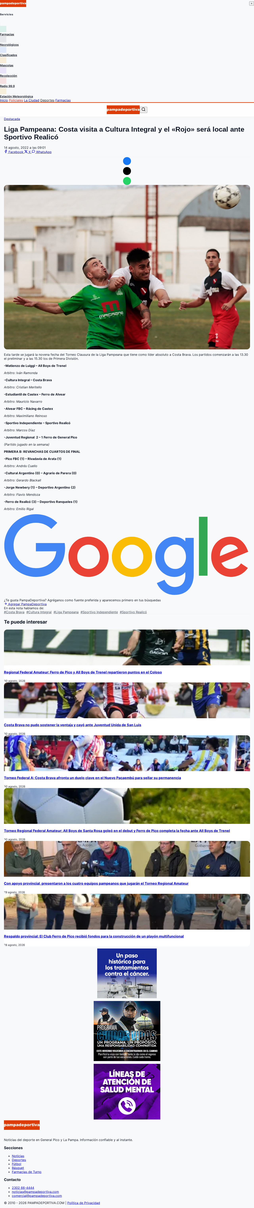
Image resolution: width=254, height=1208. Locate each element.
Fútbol (16, 1164)
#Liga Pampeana (66, 612)
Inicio (4, 100)
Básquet (18, 1168)
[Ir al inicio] (123, 109)
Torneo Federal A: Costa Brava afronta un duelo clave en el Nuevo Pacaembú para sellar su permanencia (92, 778)
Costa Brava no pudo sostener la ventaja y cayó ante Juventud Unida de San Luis (72, 725)
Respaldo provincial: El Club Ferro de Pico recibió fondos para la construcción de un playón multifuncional (94, 936)
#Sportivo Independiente (99, 612)
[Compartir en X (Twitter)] (127, 171)
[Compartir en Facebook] (127, 161)
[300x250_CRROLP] (127, 997)
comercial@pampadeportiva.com (37, 1196)
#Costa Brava (14, 612)
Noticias (18, 1156)
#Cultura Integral (39, 612)
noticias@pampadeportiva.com (35, 1192)
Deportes (47, 100)
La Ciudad (31, 100)
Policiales (16, 100)
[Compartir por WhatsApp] (127, 181)
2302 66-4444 (23, 1188)
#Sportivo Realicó (133, 612)
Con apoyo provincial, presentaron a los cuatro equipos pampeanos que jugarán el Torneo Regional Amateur (96, 883)
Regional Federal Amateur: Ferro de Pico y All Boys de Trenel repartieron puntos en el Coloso (83, 672)
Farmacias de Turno (26, 1172)
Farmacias (63, 100)
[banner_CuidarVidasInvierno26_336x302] (127, 1060)
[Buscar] (143, 110)
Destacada (12, 119)
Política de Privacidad (83, 1203)
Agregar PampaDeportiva (27, 604)
